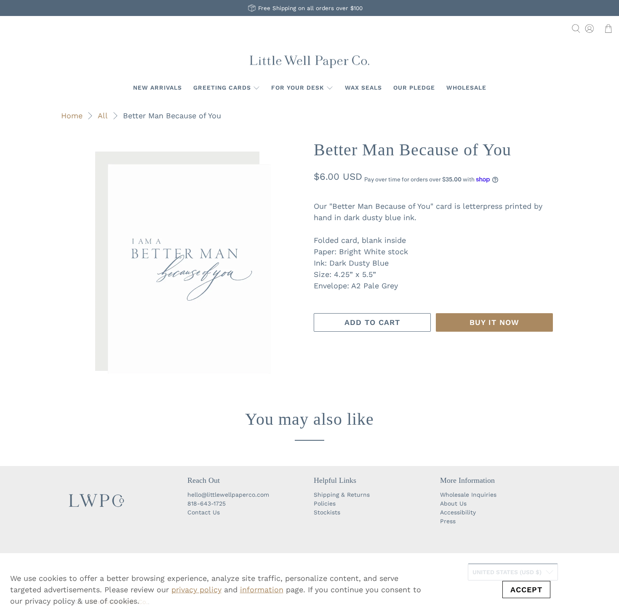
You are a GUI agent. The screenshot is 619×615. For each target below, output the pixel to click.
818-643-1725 (206, 503)
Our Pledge (414, 87)
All (103, 116)
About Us (453, 503)
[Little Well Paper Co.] (309, 60)
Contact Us (203, 512)
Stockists (327, 512)
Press (448, 521)
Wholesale (466, 87)
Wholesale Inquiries (468, 494)
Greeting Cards (222, 87)
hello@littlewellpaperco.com (228, 494)
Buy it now (494, 322)
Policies (325, 503)
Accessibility (458, 512)
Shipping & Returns (342, 494)
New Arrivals (157, 87)
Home (72, 116)
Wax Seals (363, 87)
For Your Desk (297, 87)
